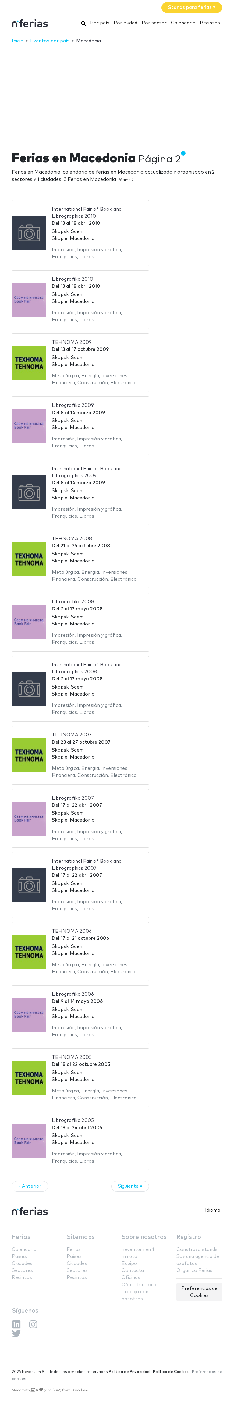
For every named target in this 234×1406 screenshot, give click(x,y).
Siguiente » (130, 1186)
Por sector (154, 23)
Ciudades (22, 1263)
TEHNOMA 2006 (72, 931)
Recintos (210, 23)
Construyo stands (197, 1249)
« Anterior (29, 1186)
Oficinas (131, 1277)
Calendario (183, 23)
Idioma (212, 1210)
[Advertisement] (117, 93)
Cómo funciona (139, 1285)
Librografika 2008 (73, 602)
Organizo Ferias (194, 1270)
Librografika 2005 (73, 1120)
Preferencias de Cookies (199, 1292)
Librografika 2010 (72, 279)
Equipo (129, 1263)
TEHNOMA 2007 (72, 735)
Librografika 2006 (73, 994)
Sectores (22, 1270)
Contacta (133, 1270)
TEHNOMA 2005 (72, 1057)
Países (19, 1256)
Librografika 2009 (73, 405)
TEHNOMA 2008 (72, 539)
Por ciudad (125, 23)
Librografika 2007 (73, 798)
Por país (99, 23)
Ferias (21, 1237)
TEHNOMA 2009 (72, 342)
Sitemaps (81, 1237)
